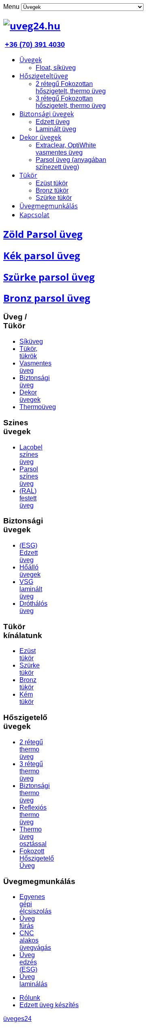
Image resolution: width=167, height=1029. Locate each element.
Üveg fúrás (27, 922)
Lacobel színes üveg (31, 454)
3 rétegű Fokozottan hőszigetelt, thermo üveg (71, 102)
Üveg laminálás (33, 980)
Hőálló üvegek (30, 571)
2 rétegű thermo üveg (31, 749)
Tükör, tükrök (28, 352)
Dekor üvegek (40, 137)
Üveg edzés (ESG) (28, 962)
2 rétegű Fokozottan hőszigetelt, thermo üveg (71, 87)
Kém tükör (26, 698)
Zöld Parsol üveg (43, 234)
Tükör (28, 175)
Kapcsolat (34, 214)
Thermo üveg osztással (33, 836)
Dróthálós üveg (33, 607)
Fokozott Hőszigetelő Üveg (36, 858)
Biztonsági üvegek (46, 113)
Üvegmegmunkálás (48, 206)
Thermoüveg (37, 406)
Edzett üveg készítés (49, 1005)
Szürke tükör (54, 197)
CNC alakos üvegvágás (35, 940)
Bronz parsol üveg (46, 297)
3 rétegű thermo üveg (31, 771)
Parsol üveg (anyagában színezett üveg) (71, 163)
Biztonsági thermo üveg (34, 793)
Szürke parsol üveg (49, 277)
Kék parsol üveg (41, 255)
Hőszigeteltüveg (43, 75)
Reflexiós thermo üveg (33, 814)
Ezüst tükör (52, 183)
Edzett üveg (53, 121)
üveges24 (17, 1018)
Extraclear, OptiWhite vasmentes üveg (66, 149)
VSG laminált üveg (30, 589)
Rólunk (29, 997)
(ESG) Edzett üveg (28, 552)
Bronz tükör (52, 190)
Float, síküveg (56, 67)
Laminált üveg (56, 129)
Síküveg (31, 341)
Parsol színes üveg (28, 476)
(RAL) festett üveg (27, 498)
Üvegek (30, 59)
